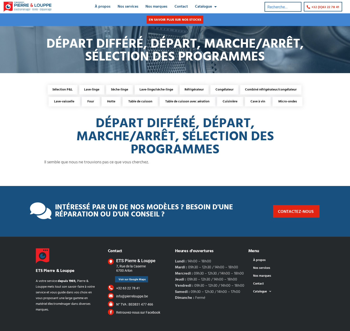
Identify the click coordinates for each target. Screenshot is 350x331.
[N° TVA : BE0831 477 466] (111, 304)
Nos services (128, 7)
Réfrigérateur (194, 89)
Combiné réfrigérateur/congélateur (271, 89)
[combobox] (283, 7)
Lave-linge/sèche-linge (156, 89)
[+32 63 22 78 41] (111, 288)
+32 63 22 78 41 (128, 288)
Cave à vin (257, 101)
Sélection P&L (62, 89)
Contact (181, 7)
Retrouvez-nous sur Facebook (138, 312)
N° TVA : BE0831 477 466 (134, 304)
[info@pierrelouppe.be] (111, 296)
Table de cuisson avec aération (187, 101)
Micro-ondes (287, 101)
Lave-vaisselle (64, 101)
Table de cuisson (140, 101)
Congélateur (224, 89)
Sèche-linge (119, 89)
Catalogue (203, 7)
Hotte (111, 101)
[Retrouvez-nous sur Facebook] (111, 312)
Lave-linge (91, 89)
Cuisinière (230, 101)
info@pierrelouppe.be (132, 296)
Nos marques (156, 7)
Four (90, 101)
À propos (102, 7)
